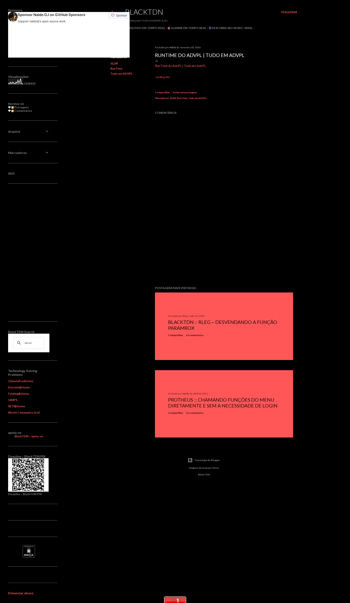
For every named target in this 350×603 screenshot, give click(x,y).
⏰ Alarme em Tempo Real (186, 28)
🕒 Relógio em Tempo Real (145, 28)
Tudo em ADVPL (121, 73)
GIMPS (12, 400)
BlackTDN (144, 11)
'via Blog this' (162, 77)
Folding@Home (18, 393)
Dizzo (215, 467)
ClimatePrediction (20, 381)
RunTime (116, 68)
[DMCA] (28, 556)
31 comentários (195, 412)
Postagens (21, 107)
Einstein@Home (19, 387)
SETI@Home (16, 406)
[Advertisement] (224, 247)
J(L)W (114, 63)
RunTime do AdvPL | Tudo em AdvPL (180, 66)
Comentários (23, 110)
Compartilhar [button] (162, 92)
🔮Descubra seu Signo (225, 28)
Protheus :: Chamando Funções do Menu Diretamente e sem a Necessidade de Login (222, 402)
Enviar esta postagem (185, 92)
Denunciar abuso (20, 593)
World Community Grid (24, 412)
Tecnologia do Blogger (207, 460)
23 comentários (195, 335)
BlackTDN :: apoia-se (29, 436)
